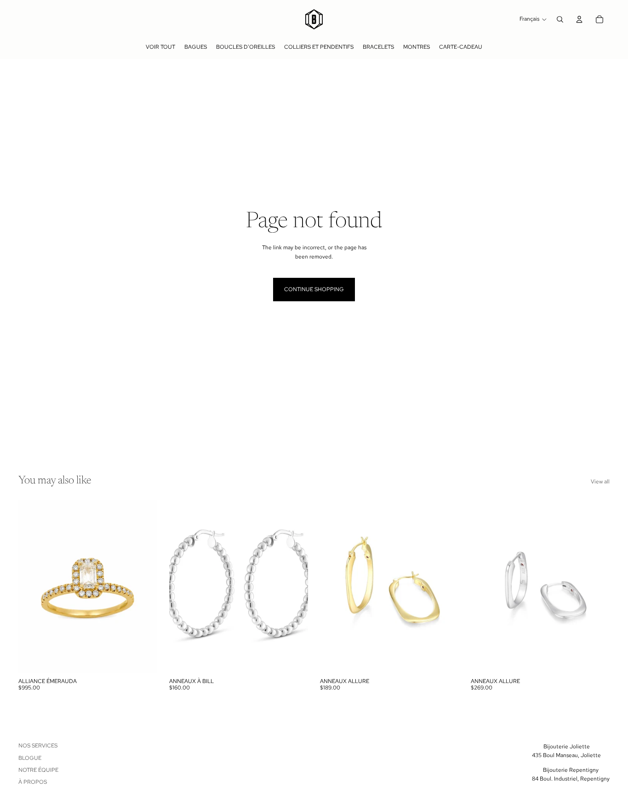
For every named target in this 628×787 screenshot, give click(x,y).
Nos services (37, 745)
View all (600, 481)
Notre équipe (38, 770)
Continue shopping (314, 289)
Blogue (29, 758)
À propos (32, 782)
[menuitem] (160, 47)
